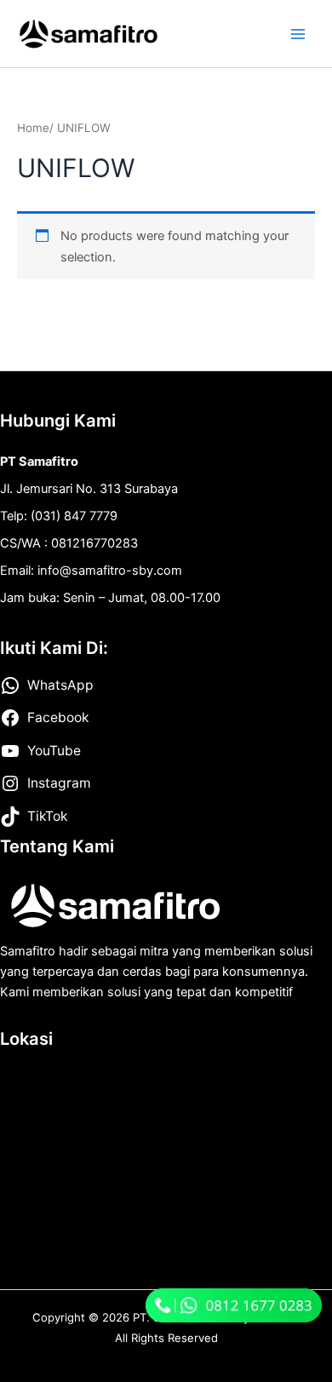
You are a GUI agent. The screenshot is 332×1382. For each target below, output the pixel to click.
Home (33, 128)
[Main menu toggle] (298, 33)
